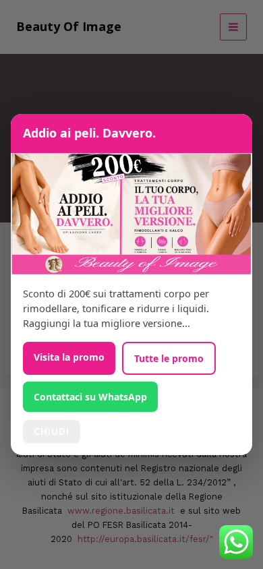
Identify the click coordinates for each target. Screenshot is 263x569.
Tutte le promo (169, 358)
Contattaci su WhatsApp (90, 396)
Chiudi (51, 431)
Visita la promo (69, 357)
